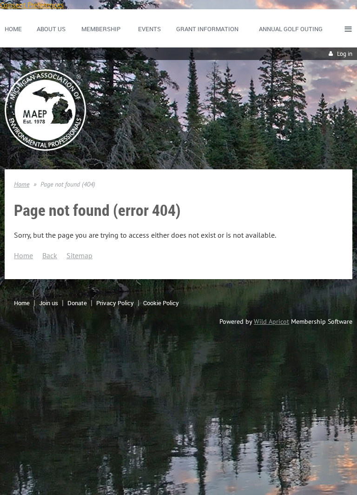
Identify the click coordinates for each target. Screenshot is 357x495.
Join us (48, 303)
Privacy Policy (115, 303)
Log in (344, 54)
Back (49, 255)
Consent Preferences (32, 4)
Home (21, 184)
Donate (77, 303)
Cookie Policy (161, 303)
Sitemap (79, 255)
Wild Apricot (271, 321)
